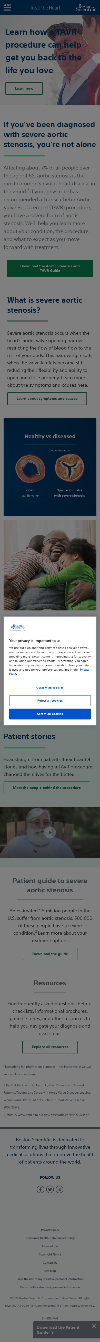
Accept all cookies (50, 714)
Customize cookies (50, 687)
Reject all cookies (50, 701)
